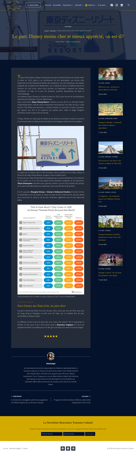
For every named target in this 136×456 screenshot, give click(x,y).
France (107, 192)
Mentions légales (15, 448)
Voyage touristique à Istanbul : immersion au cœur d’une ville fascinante (109, 237)
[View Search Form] (129, 5)
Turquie (108, 230)
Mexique (108, 157)
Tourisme (68, 26)
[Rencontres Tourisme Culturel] (13, 5)
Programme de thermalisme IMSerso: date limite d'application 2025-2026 (72, 399)
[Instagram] (116, 5)
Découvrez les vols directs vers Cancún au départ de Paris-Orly (109, 162)
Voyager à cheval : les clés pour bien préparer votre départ (109, 274)
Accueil (46, 31)
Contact (25, 448)
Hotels (107, 83)
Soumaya (61, 42)
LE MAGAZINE (33, 5)
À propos (102, 5)
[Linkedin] (121, 5)
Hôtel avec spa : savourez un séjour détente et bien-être (108, 88)
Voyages (115, 157)
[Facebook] (111, 5)
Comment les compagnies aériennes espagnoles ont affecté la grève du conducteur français (29, 399)
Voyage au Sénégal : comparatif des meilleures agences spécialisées (109, 125)
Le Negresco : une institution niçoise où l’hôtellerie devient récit (109, 199)
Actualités (57, 5)
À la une (48, 5)
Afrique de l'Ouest (111, 118)
